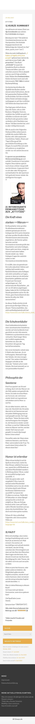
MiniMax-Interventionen (9, 657)
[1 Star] (18, 610)
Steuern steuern (7, 652)
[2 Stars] (20, 610)
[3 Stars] (21, 610)
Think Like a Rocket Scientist (10, 655)
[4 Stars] (23, 610)
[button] (17, 193)
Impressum (5, 680)
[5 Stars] (25, 610)
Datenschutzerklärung (9, 683)
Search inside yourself (8, 660)
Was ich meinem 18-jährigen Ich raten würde (15, 647)
